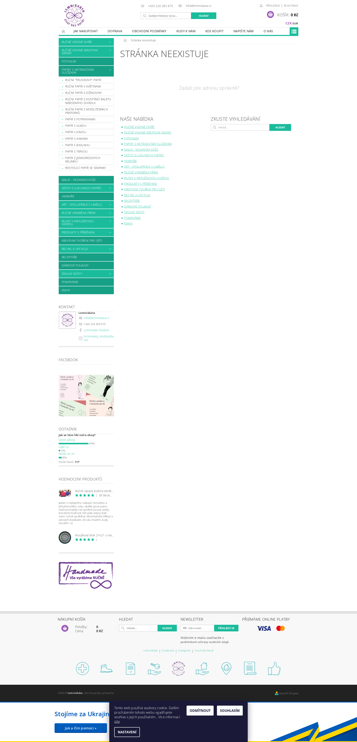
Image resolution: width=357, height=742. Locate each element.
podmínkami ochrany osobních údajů (205, 642)
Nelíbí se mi (67, 454)
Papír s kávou (75, 132)
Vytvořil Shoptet (288, 693)
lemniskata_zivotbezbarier (99, 338)
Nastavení (127, 732)
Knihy (66, 290)
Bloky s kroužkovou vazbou (78, 222)
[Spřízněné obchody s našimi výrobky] (226, 668)
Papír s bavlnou (77, 145)
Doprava (115, 31)
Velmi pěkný (67, 440)
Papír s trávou (76, 151)
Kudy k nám (185, 31)
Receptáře (69, 257)
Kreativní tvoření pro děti (82, 241)
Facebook (168, 650)
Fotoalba (69, 61)
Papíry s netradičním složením (78, 71)
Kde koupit (214, 31)
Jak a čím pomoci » (81, 728)
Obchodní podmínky (149, 31)
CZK (289, 23)
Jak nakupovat (86, 31)
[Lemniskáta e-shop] (178, 668)
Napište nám (243, 31)
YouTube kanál (204, 650)
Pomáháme (70, 282)
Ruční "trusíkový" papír (83, 80)
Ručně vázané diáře (77, 42)
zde (117, 721)
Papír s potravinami (80, 119)
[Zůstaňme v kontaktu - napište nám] (250, 668)
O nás (268, 31)
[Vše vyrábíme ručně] (274, 668)
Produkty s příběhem (78, 232)
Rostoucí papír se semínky (85, 168)
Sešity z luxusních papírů (81, 188)
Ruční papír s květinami (83, 86)
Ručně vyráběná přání (78, 213)
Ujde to (64, 447)
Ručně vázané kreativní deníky (80, 51)
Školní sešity (72, 274)
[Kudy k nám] (202, 668)
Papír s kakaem (76, 139)
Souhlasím (230, 710)
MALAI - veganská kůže (79, 180)
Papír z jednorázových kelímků (82, 160)
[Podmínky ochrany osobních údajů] (154, 668)
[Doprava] (106, 668)
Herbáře (68, 196)
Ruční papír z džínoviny (83, 93)
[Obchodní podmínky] (130, 668)
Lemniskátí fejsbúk (96, 330)
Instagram (184, 650)
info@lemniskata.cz (96, 318)
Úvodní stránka (64, 31)
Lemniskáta (151, 650)
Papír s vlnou (75, 126)
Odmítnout (200, 710)
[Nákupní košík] (64, 628)
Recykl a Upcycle (75, 249)
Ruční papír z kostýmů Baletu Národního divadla (88, 101)
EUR (295, 23)
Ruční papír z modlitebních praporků (86, 111)
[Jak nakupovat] (82, 668)
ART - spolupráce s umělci (82, 205)
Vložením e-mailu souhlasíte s (205, 640)
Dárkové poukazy (75, 265)
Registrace (291, 5)
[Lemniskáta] (74, 15)
